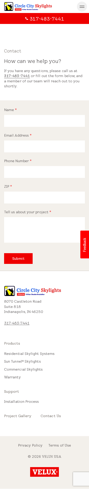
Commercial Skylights (23, 369)
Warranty (12, 377)
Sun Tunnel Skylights (22, 361)
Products (12, 343)
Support (11, 391)
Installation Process (21, 401)
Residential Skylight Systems (29, 353)
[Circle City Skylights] (28, 6)
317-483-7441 (17, 76)
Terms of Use (59, 445)
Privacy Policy (30, 445)
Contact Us (51, 416)
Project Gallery (17, 416)
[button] (84, 244)
